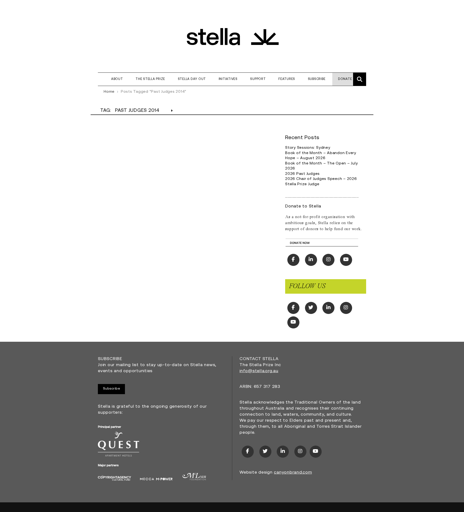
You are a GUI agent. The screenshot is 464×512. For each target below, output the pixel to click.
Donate (345, 79)
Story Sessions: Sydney (307, 148)
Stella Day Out (192, 79)
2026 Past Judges (302, 174)
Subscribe (317, 79)
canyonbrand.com (293, 472)
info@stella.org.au (258, 371)
